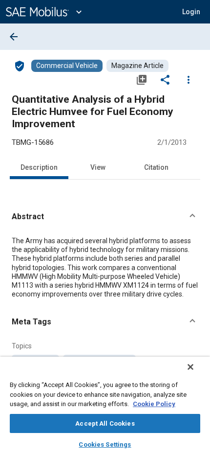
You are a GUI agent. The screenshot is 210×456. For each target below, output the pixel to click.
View (97, 167)
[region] (105, 406)
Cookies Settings (105, 444)
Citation (156, 167)
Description (39, 167)
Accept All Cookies (104, 423)
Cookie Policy (154, 404)
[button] (105, 216)
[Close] (190, 367)
